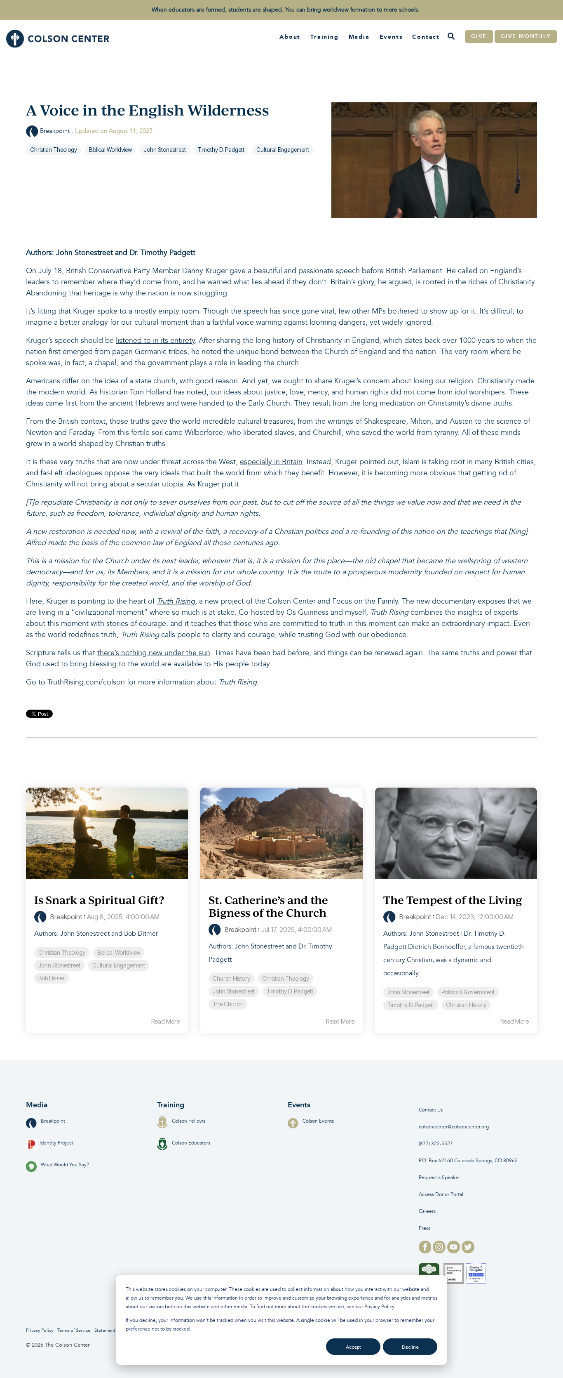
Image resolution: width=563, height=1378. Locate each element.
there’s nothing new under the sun (153, 653)
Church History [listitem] (231, 978)
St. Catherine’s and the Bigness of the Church (268, 906)
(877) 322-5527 (436, 1144)
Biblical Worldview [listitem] (118, 952)
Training (324, 37)
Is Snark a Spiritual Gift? (99, 899)
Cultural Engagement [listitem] (118, 965)
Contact (426, 37)
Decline (410, 1347)
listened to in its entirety (155, 340)
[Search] (451, 36)
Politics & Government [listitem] (468, 992)
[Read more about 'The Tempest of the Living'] (456, 833)
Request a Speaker (439, 1178)
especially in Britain (271, 462)
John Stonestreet (165, 149)
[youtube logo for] (454, 1251)
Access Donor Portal (441, 1195)
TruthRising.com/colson (86, 682)
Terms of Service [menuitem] (73, 1330)
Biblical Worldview (110, 149)
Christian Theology (53, 149)
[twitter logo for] (468, 1251)
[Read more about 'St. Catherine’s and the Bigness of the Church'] (281, 833)
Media (359, 37)
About (289, 37)
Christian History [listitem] (466, 1005)
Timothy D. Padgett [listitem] (290, 991)
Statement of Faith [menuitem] (113, 1330)
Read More (165, 1021)
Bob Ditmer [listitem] (51, 978)
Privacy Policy (379, 1307)
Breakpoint (54, 131)
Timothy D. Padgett (221, 149)
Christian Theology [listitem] (61, 952)
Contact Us (431, 1110)
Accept (353, 1347)
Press (424, 1228)
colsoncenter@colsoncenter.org (454, 1127)
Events (391, 37)
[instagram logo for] (440, 1251)
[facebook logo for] (426, 1251)
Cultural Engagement (282, 149)
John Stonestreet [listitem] (59, 965)
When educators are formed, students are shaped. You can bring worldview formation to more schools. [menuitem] (286, 9)
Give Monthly (526, 36)
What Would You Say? (65, 1165)
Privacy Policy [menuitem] (39, 1330)
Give (479, 36)
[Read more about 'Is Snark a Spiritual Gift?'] (107, 833)
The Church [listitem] (228, 1004)
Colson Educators (191, 1143)
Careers (427, 1211)
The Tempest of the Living (452, 899)
